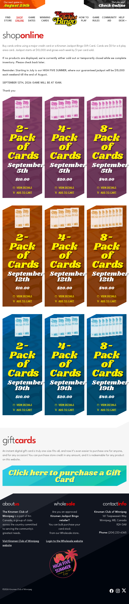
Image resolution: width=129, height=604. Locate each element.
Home (65, 19)
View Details (24, 188)
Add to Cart (24, 193)
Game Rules (96, 19)
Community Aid (109, 19)
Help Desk (122, 19)
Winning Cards (45, 19)
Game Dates (31, 19)
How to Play (84, 19)
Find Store (8, 19)
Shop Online (19, 19)
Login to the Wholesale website (64, 541)
